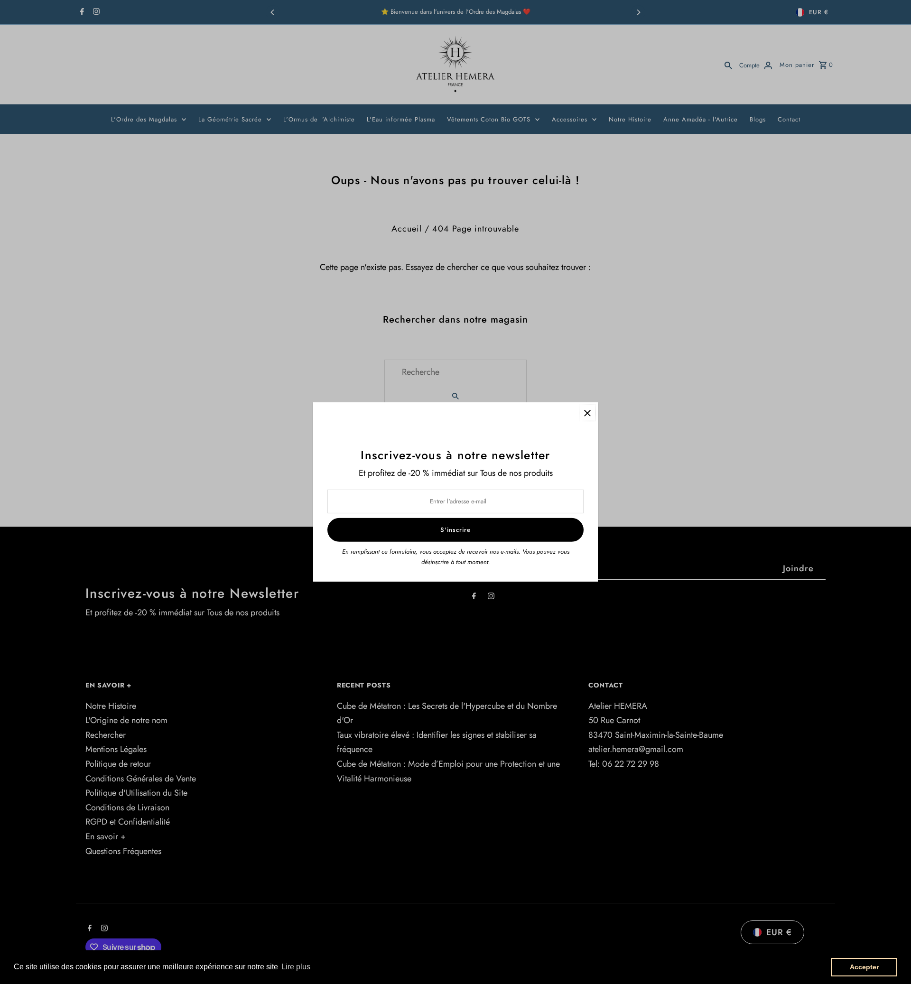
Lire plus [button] (295, 967)
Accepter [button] (864, 967)
